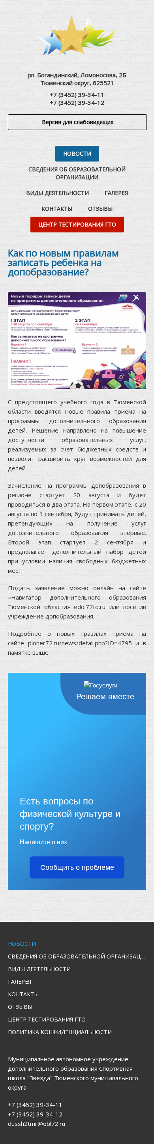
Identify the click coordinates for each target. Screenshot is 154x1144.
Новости (77, 153)
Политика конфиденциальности (60, 1032)
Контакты (56, 208)
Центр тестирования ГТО (77, 224)
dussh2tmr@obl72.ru (36, 1123)
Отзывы (100, 208)
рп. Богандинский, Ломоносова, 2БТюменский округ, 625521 (77, 79)
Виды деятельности (57, 193)
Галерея (116, 193)
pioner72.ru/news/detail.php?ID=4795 (80, 643)
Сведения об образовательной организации (77, 173)
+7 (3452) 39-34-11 (77, 94)
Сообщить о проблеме (77, 867)
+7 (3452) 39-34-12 (77, 102)
